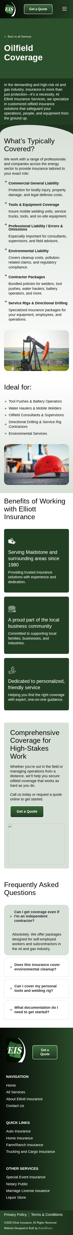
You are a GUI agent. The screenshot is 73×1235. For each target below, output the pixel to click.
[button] (64, 9)
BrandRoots (45, 1228)
